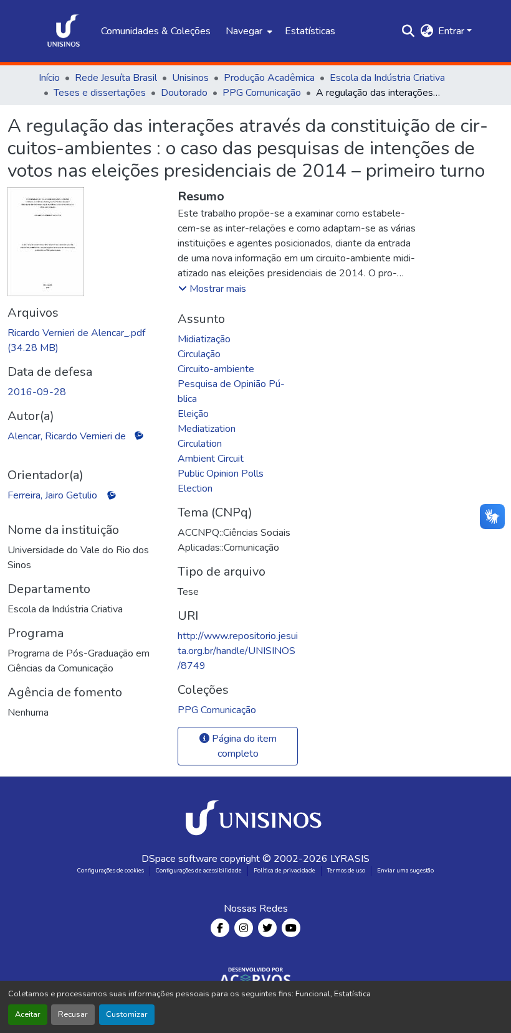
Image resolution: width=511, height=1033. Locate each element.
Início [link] (49, 78)
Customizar (127, 1014)
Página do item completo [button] (243, 746)
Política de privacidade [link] (284, 870)
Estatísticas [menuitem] (310, 31)
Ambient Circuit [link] (211, 458)
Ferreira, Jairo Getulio (52, 495)
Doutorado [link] (184, 93)
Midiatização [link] (204, 339)
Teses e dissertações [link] (100, 93)
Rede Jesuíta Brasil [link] (116, 78)
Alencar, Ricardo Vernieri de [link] (66, 436)
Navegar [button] (244, 31)
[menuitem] (247, 31)
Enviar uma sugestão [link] (405, 870)
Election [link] (195, 488)
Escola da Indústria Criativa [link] (387, 78)
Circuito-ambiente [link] (216, 369)
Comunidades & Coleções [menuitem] (156, 31)
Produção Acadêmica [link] (269, 78)
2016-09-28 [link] (36, 392)
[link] (85, 340)
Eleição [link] (193, 414)
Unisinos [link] (190, 78)
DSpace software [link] (179, 859)
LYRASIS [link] (350, 859)
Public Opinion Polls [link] (221, 473)
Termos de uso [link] (346, 870)
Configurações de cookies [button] (110, 870)
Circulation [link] (200, 444)
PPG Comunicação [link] (261, 93)
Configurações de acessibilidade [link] (199, 870)
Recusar (73, 1014)
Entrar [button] (452, 31)
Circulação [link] (199, 354)
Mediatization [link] (207, 429)
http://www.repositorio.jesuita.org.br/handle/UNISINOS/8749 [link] (238, 651)
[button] (63, 31)
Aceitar (28, 1014)
